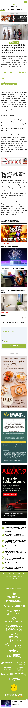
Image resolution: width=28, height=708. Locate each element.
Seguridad (20, 576)
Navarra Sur (14, 42)
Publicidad (23, 573)
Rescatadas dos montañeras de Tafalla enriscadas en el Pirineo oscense (14, 563)
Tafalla (18, 9)
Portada (3, 9)
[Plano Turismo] (21, 668)
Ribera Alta (23, 9)
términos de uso (12, 340)
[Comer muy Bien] (7, 668)
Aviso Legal (8, 576)
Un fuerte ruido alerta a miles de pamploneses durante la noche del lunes (13, 536)
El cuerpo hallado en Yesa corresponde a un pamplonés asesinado (14, 568)
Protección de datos (14, 578)
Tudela (7, 9)
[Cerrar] (27, 699)
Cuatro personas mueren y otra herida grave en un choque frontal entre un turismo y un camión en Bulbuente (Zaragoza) (14, 529)
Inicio (3, 573)
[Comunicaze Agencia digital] (14, 582)
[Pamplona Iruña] (21, 674)
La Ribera (13, 9)
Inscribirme (14, 345)
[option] (14, 5)
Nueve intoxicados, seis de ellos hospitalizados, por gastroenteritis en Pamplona (14, 553)
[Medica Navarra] (21, 663)
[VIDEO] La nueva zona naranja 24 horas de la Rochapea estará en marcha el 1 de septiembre (14, 558)
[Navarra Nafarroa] (14, 679)
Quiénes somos (10, 573)
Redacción (4, 81)
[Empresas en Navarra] (7, 663)
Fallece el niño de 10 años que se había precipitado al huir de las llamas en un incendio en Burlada (14, 541)
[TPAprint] (7, 674)
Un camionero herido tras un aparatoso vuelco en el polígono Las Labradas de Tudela (14, 547)
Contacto (17, 573)
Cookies (14, 576)
